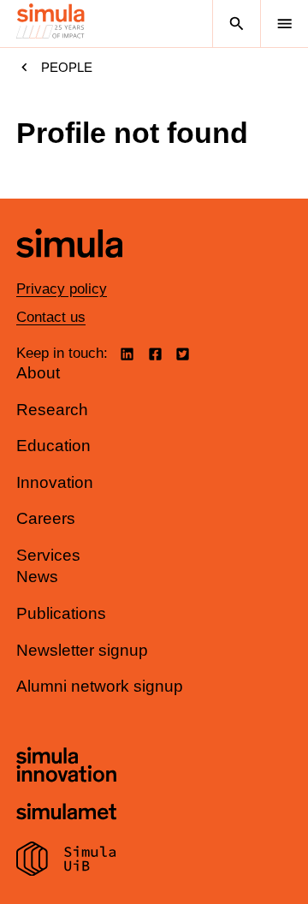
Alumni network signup (99, 686)
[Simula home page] (69, 270)
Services (48, 555)
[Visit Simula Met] (66, 813)
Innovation (54, 482)
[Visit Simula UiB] (66, 861)
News (37, 577)
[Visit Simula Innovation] (66, 767)
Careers (45, 518)
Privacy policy (61, 289)
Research (52, 410)
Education (53, 446)
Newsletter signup (82, 650)
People (66, 67)
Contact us (51, 317)
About (38, 373)
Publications (61, 613)
